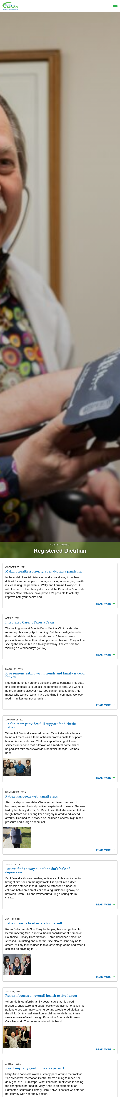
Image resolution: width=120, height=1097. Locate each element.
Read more (103, 603)
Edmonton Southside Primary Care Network (10, 6)
